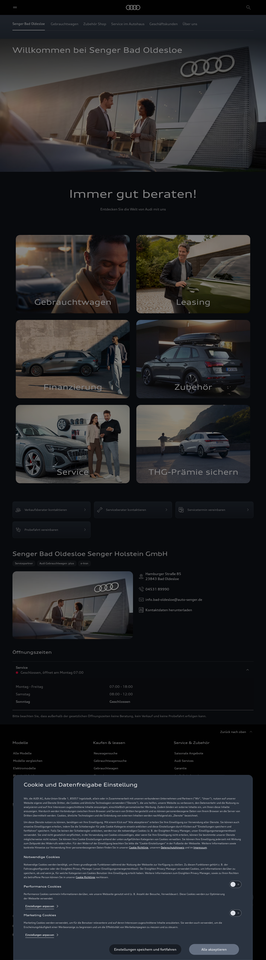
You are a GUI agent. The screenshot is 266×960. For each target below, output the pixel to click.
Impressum (200, 847)
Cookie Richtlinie (138, 847)
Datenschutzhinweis (172, 847)
